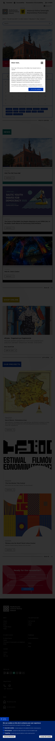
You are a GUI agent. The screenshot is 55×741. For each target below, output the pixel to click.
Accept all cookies (45, 736)
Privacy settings (4, 719)
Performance (8, 730)
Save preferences (9, 736)
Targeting (7, 733)
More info (28, 725)
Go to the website (36, 89)
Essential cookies (9, 728)
